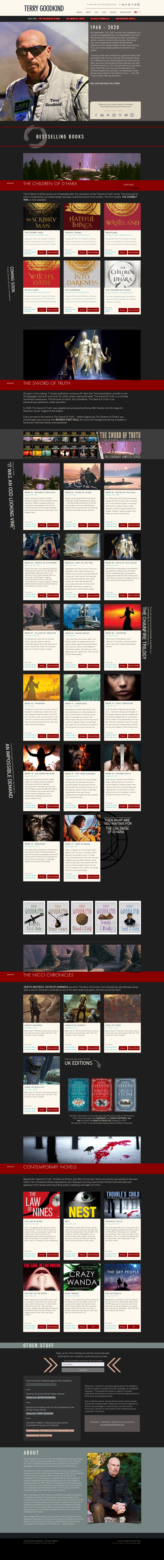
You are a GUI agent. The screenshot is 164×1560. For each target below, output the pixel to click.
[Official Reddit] (138, 4)
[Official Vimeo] (132, 4)
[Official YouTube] (135, 4)
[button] (93, 1327)
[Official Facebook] (120, 4)
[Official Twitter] (126, 4)
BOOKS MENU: (33, 19)
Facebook (133, 1543)
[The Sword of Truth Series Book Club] (123, 4)
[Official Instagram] (129, 4)
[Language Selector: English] (137, 12)
